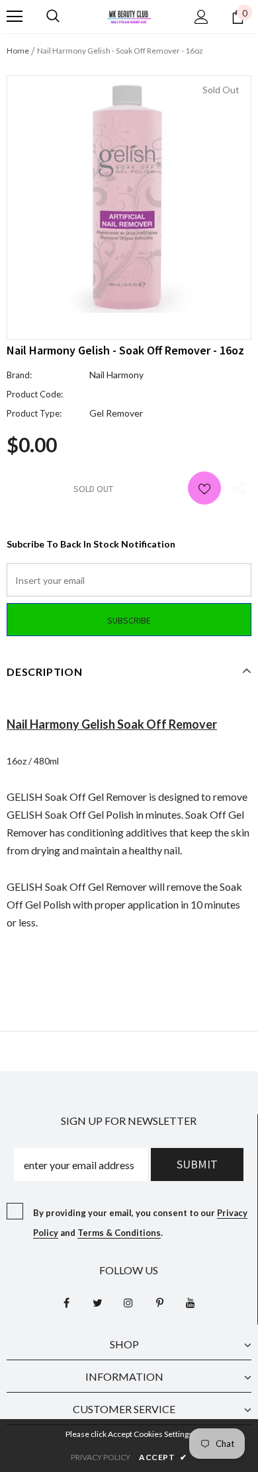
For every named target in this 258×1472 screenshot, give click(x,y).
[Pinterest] (159, 1303)
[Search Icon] (53, 16)
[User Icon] (201, 17)
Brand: (19, 375)
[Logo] (129, 15)
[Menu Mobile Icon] (14, 16)
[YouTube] (190, 1303)
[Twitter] (97, 1303)
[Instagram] (128, 1303)
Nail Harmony (116, 374)
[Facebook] (66, 1303)
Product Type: (34, 413)
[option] (129, 198)
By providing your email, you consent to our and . (140, 1222)
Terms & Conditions (119, 1232)
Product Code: (35, 394)
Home (18, 51)
